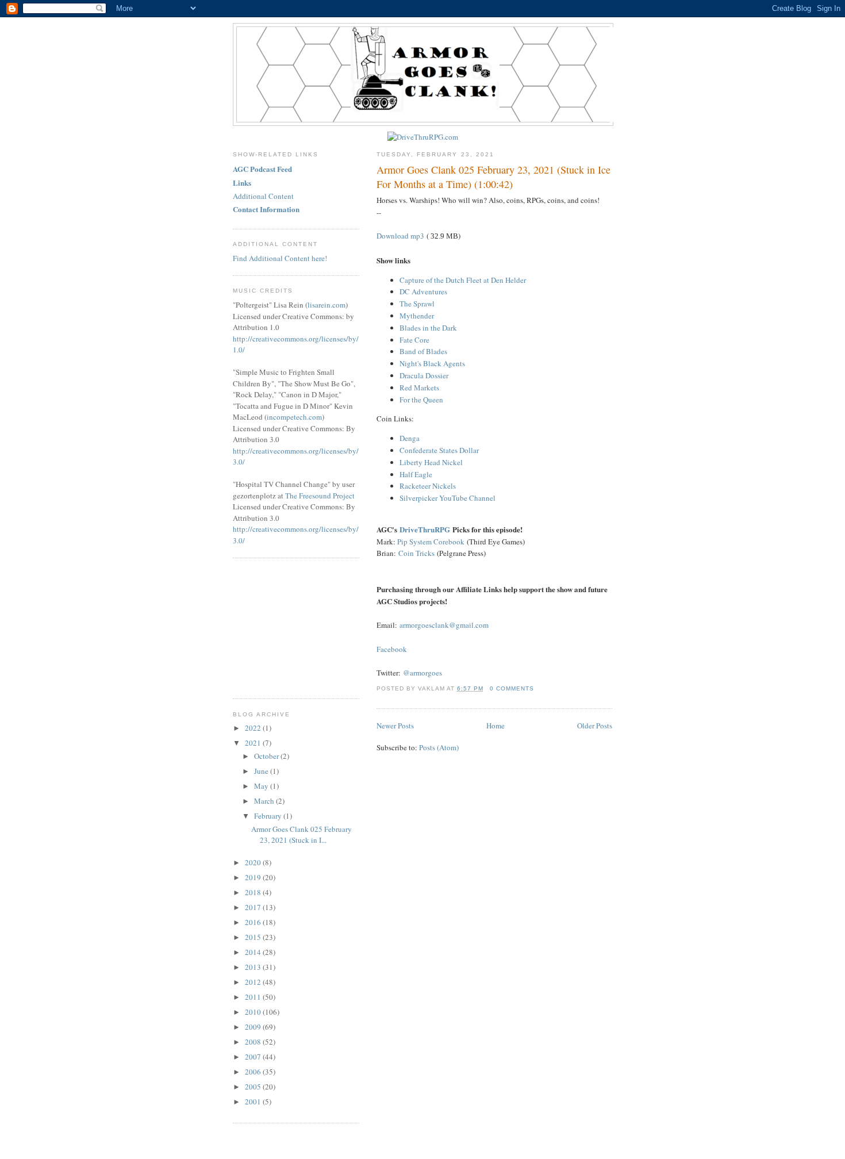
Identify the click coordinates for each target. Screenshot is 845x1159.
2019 (254, 877)
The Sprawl (417, 303)
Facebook (392, 649)
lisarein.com (326, 305)
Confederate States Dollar (439, 450)
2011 (254, 997)
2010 (254, 1012)
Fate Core (414, 340)
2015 (254, 937)
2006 (254, 1071)
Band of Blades (423, 351)
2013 (254, 967)
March (265, 801)
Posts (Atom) (439, 747)
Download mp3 (400, 236)
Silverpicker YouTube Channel (448, 498)
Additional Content (263, 196)
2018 (254, 892)
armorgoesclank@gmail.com (444, 625)
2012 (254, 982)
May (262, 786)
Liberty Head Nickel (431, 462)
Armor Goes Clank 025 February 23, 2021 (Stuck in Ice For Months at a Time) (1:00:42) (493, 177)
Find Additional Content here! (280, 258)
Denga (410, 438)
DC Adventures (423, 291)
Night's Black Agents (432, 363)
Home (495, 725)
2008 (254, 1042)
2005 (254, 1086)
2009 (254, 1027)
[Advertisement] (290, 626)
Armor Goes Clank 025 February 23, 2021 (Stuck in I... (301, 835)
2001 (254, 1101)
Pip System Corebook (430, 541)
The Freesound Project (320, 495)
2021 (254, 743)
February (268, 816)
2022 (254, 728)
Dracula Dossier (424, 375)
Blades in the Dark (428, 328)
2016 (254, 922)
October (267, 756)
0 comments (512, 688)
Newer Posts (395, 725)
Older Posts (594, 725)
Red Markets (419, 387)
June (262, 771)
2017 (254, 907)
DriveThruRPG (425, 529)
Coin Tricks (416, 553)
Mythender (417, 315)
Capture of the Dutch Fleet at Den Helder (463, 280)
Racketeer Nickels (428, 486)
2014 (254, 952)
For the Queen (421, 399)
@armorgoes (422, 672)
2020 (254, 862)
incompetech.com (294, 417)
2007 (254, 1056)
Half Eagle (416, 474)
